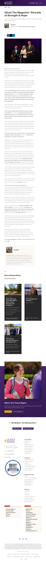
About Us (26, 489)
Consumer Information (29, 499)
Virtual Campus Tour (31, 531)
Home (5, 7)
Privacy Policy (9, 556)
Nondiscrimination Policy (25, 553)
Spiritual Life (27, 441)
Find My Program (28, 483)
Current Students (10, 509)
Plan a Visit (7, 411)
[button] (32, 3)
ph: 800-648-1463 (10, 450)
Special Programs (28, 470)
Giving (26, 26)
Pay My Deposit (27, 484)
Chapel (28, 511)
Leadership (26, 491)
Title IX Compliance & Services (18, 556)
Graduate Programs (28, 461)
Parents (8, 514)
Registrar (26, 463)
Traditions (26, 494)
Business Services (28, 501)
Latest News (29, 512)
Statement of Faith (28, 498)
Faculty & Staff (9, 511)
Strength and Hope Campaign (31, 524)
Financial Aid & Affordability (30, 478)
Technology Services (28, 449)
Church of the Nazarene (29, 496)
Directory (28, 529)
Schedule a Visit (16, 428)
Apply (25, 476)
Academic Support (28, 468)
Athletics (26, 443)
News (9, 7)
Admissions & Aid (28, 474)
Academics (27, 458)
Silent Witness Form (28, 556)
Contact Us (8, 457)
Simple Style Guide (36, 556)
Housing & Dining (28, 446)
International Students (29, 479)
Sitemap (25, 558)
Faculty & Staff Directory (29, 466)
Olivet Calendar (27, 451)
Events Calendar (30, 516)
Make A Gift (29, 509)
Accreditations (27, 464)
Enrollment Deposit (31, 514)
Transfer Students (28, 481)
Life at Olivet (27, 439)
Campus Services (28, 448)
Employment (29, 527)
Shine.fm (21, 558)
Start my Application (18, 411)
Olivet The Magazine (31, 26)
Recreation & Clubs (28, 444)
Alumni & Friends (21, 26)
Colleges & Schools (28, 459)
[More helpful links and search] (40, 3)
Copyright (9, 553)
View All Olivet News (10, 278)
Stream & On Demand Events (31, 520)
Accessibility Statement (16, 553)
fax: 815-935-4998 (10, 454)
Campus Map (27, 453)
